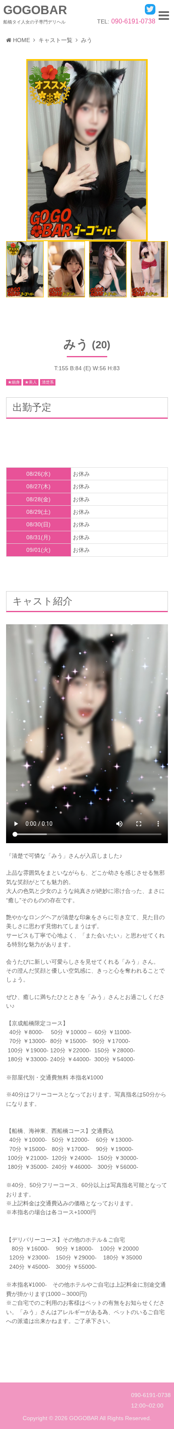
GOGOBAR (35, 10)
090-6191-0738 (133, 21)
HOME (21, 40)
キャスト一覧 (55, 40)
